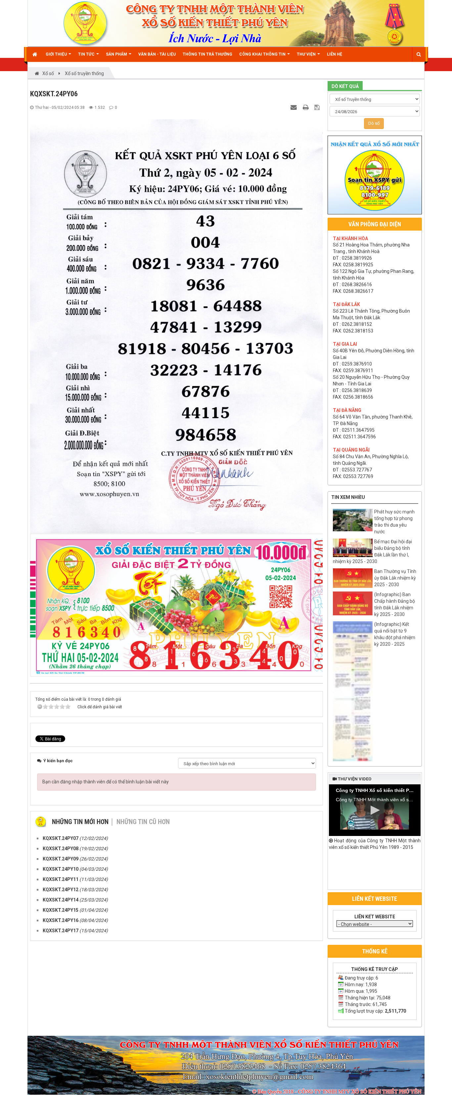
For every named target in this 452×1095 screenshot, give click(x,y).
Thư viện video (354, 778)
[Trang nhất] (35, 54)
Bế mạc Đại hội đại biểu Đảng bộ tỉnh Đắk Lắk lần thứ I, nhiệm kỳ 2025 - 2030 (372, 551)
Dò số (374, 123)
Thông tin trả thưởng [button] (207, 54)
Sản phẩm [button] (117, 54)
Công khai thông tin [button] (263, 54)
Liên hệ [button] (334, 54)
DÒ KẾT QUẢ (345, 86)
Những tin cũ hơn (143, 822)
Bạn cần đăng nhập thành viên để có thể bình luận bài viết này (105, 781)
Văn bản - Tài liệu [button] (157, 54)
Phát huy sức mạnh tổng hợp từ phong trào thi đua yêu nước (394, 521)
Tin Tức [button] (87, 54)
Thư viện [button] (307, 54)
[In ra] (306, 107)
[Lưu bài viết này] (317, 107)
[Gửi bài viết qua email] (294, 107)
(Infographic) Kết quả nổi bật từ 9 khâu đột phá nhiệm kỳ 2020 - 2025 (394, 634)
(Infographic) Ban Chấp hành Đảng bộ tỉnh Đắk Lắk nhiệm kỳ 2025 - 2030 (394, 604)
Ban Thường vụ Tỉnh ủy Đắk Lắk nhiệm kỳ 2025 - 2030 (395, 578)
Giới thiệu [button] (57, 54)
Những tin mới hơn (80, 822)
